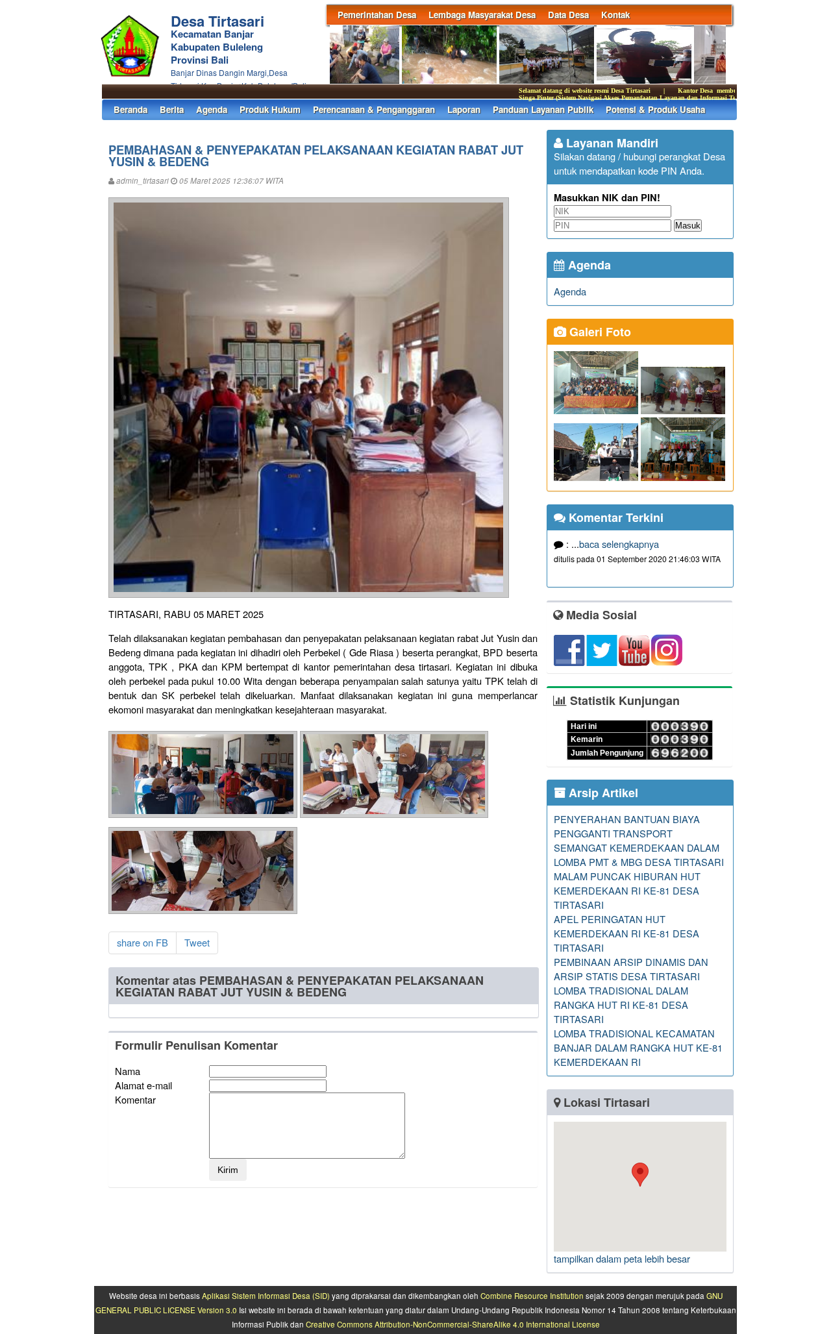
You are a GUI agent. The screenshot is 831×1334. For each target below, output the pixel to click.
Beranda (130, 109)
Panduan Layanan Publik (543, 109)
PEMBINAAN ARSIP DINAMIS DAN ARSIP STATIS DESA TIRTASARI (631, 969)
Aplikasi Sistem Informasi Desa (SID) (266, 1296)
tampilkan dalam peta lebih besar (622, 1258)
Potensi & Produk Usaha (655, 109)
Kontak (615, 14)
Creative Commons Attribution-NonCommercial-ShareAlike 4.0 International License (453, 1324)
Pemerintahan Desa (377, 14)
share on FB (142, 942)
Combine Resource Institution (532, 1296)
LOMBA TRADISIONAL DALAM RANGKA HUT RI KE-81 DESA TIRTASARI (621, 1004)
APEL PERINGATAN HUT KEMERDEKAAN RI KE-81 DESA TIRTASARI (626, 933)
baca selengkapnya (619, 543)
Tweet (197, 942)
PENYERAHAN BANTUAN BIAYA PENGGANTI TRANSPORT (627, 826)
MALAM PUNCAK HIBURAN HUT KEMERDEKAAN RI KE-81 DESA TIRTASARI (627, 890)
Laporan (463, 109)
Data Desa (568, 14)
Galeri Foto (598, 331)
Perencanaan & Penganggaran (374, 109)
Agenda (211, 109)
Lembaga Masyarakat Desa (482, 14)
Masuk (688, 225)
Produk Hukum (270, 109)
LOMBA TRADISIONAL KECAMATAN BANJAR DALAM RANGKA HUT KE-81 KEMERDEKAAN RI (638, 1047)
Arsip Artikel (601, 792)
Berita (172, 109)
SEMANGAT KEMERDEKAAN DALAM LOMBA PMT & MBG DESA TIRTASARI (639, 855)
